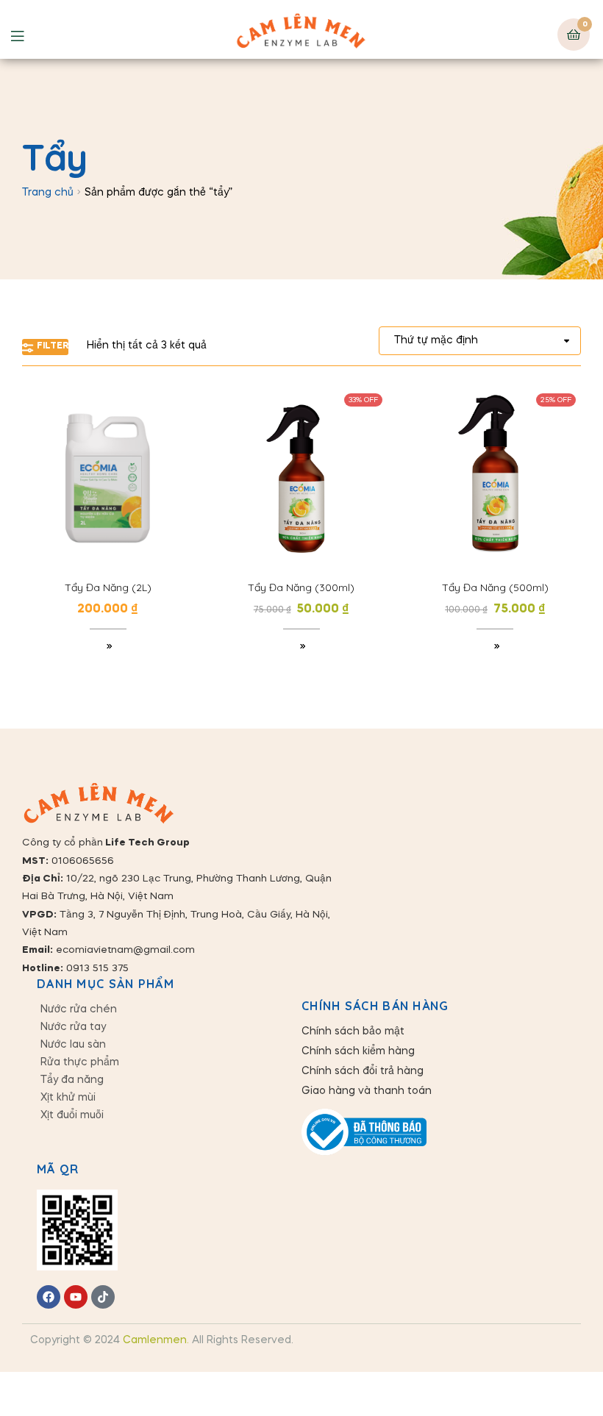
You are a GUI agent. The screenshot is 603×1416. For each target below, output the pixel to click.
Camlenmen (155, 1340)
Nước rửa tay (73, 1027)
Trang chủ (48, 192)
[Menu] (28, 35)
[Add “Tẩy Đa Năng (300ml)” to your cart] (301, 647)
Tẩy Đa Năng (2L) (108, 587)
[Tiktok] (103, 1297)
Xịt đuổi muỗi (72, 1115)
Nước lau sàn (73, 1045)
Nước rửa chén (78, 1009)
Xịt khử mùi (68, 1098)
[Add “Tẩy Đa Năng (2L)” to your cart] (108, 647)
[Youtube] (76, 1297)
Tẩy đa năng (72, 1080)
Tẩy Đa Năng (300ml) (301, 587)
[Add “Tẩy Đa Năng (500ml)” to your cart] (495, 647)
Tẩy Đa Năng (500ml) (495, 587)
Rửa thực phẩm (79, 1062)
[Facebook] (48, 1297)
